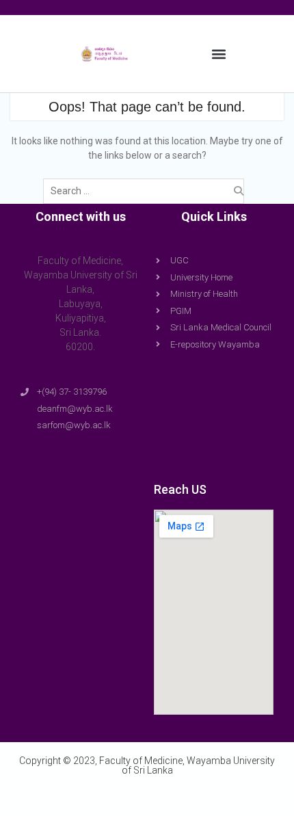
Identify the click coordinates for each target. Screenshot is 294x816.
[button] (218, 53)
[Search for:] (147, 190)
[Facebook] (134, 797)
